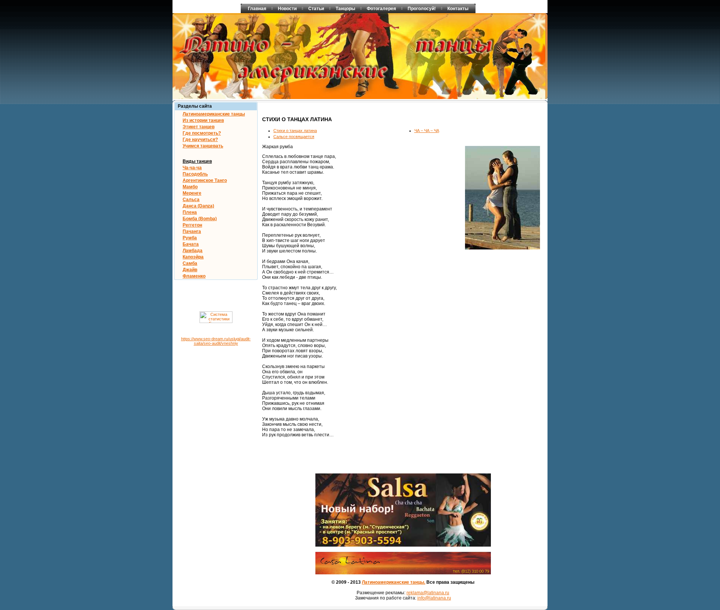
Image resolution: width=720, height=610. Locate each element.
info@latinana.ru (434, 598)
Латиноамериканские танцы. (393, 582)
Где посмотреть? (202, 133)
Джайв (190, 269)
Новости (287, 8)
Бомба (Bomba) (200, 218)
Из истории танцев (203, 120)
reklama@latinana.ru (427, 592)
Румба (190, 237)
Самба (190, 263)
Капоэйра (193, 257)
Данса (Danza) (198, 206)
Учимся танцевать (203, 146)
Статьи (316, 8)
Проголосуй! (422, 8)
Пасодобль (195, 174)
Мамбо (190, 186)
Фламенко (194, 276)
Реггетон (192, 225)
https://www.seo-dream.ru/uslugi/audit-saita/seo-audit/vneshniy (216, 341)
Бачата (191, 244)
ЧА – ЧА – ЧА (426, 130)
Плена (190, 212)
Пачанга (192, 231)
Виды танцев (197, 161)
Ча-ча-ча (192, 167)
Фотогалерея (381, 8)
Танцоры (345, 8)
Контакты (457, 8)
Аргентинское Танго (205, 180)
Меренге (192, 193)
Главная (257, 8)
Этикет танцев (198, 126)
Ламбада (192, 250)
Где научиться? (200, 139)
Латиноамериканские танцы (214, 114)
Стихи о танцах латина (295, 130)
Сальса (191, 199)
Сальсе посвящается (293, 136)
